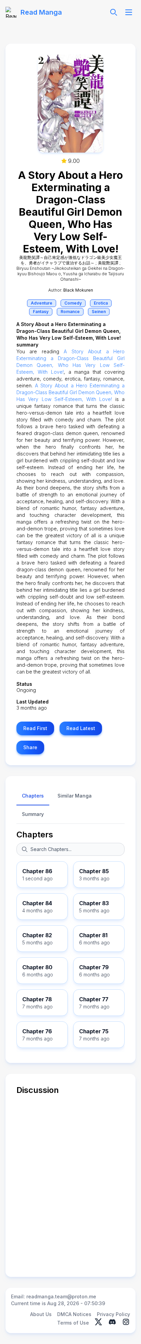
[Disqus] (70, 1181)
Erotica (101, 303)
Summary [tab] (33, 814)
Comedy (73, 303)
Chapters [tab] (33, 796)
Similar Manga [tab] (74, 796)
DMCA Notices (74, 1314)
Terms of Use (73, 1323)
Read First (35, 728)
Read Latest (80, 728)
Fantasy (41, 311)
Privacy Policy (113, 1314)
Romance (70, 311)
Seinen (99, 311)
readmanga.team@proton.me (61, 1296)
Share (30, 747)
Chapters (34, 834)
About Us (41, 1314)
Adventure (41, 303)
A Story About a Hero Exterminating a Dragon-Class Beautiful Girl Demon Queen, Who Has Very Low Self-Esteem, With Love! (70, 392)
